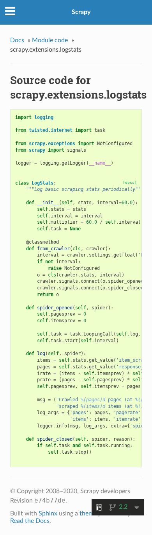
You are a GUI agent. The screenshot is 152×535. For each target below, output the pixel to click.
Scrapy (81, 12)
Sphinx (48, 513)
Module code (50, 40)
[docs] (130, 182)
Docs (17, 40)
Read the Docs (29, 521)
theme (88, 513)
